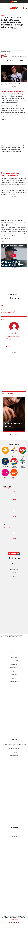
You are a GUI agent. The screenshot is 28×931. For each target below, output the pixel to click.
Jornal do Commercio (14, 833)
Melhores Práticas (14, 667)
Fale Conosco (14, 678)
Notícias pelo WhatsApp (14, 748)
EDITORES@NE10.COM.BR (14, 919)
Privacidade (14, 664)
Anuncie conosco (14, 755)
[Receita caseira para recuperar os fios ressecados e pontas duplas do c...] (14, 414)
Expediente (14, 674)
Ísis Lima (7, 54)
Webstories (7, 394)
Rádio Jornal (14, 836)
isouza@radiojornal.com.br (14, 336)
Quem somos (14, 657)
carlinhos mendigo (8, 309)
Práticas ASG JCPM (14, 660)
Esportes (14, 576)
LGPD (14, 671)
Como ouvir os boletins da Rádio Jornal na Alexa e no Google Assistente (14, 745)
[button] (10, 434)
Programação (14, 752)
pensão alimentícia (8, 312)
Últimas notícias (14, 569)
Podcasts (14, 572)
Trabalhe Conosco (14, 681)
